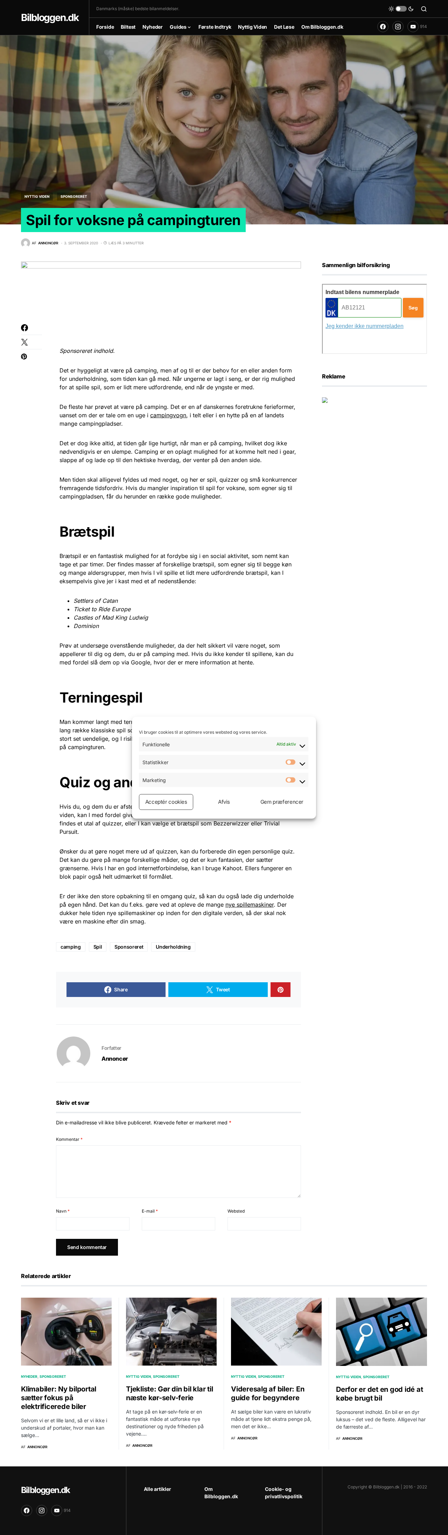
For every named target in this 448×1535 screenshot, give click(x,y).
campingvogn (168, 415)
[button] (401, 8)
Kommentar (69, 1139)
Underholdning (173, 947)
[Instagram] (398, 27)
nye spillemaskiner (249, 904)
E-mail (150, 1211)
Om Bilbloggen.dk (221, 1492)
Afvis (224, 801)
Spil (97, 947)
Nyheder (29, 1376)
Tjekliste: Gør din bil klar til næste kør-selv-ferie (169, 1393)
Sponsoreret (74, 196)
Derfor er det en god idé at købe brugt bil (379, 1393)
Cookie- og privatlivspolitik (283, 1492)
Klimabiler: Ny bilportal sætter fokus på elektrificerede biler (58, 1398)
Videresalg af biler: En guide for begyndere (267, 1393)
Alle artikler (157, 1489)
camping (71, 947)
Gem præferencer (281, 801)
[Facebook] (382, 27)
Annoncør (115, 1058)
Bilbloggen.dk (49, 17)
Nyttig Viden (36, 196)
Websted (236, 1211)
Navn (63, 1211)
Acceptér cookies (166, 801)
